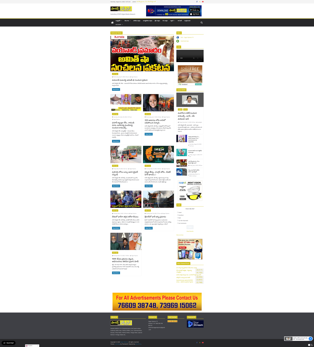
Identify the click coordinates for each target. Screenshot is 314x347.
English (30, 345)
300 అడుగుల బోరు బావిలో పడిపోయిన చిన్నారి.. (155, 121)
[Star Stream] (195, 321)
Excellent (181, 215)
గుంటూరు (185, 109)
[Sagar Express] (112, 23)
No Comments (182, 223)
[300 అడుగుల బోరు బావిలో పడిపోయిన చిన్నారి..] (158, 102)
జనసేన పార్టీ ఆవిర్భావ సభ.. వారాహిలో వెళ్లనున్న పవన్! (188, 275)
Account (118, 24)
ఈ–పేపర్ (180, 20)
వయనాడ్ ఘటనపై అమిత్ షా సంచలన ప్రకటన (130, 80)
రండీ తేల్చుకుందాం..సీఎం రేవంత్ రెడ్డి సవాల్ (146, 1)
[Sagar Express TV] (121, 321)
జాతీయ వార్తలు (136, 20)
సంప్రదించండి (187, 20)
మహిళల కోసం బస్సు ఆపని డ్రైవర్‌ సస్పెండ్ (125, 173)
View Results (190, 231)
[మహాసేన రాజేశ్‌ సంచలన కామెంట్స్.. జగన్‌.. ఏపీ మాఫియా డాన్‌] (190, 100)
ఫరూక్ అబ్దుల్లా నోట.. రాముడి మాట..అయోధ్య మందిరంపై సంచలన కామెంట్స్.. (123, 125)
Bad (180, 218)
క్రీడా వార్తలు (157, 20)
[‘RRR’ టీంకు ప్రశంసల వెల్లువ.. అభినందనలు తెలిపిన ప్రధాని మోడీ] (125, 241)
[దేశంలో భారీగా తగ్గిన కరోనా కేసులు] (125, 199)
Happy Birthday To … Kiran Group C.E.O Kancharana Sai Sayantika (194, 139)
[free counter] (172, 321)
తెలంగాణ (127, 20)
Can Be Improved (183, 220)
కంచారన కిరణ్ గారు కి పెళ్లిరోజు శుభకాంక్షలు (195, 151)
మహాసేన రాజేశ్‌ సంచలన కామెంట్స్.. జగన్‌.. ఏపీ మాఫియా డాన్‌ (187, 116)
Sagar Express (134, 77)
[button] (121, 20)
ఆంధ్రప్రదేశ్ (118, 20)
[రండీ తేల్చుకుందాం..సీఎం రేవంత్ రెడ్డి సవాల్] (181, 163)
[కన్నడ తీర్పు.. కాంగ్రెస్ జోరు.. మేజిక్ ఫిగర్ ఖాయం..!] (158, 154)
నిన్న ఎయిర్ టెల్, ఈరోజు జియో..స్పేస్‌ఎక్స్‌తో (193, 171)
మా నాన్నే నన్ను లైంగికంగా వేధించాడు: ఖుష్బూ (186, 267)
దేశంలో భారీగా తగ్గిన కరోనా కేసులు (125, 216)
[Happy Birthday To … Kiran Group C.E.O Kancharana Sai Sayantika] (181, 141)
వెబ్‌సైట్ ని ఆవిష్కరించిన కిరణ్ (183, 277)
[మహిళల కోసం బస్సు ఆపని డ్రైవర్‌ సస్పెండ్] (125, 154)
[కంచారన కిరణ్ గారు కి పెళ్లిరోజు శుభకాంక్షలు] (181, 153)
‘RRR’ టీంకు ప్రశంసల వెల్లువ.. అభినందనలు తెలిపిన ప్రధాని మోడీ (125, 260)
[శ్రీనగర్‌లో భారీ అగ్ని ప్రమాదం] (158, 199)
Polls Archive (179, 235)
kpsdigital (200, 122)
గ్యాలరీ (171, 20)
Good (180, 212)
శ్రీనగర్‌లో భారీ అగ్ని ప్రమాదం (155, 216)
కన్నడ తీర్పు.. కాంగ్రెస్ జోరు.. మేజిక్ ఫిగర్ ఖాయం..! (158, 173)
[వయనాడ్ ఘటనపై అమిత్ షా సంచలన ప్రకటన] (142, 53)
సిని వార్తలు (165, 20)
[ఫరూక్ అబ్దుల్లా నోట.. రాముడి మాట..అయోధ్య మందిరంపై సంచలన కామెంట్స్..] (125, 102)
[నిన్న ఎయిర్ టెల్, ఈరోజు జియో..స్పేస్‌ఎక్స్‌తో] (181, 173)
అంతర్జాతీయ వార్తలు (147, 20)
